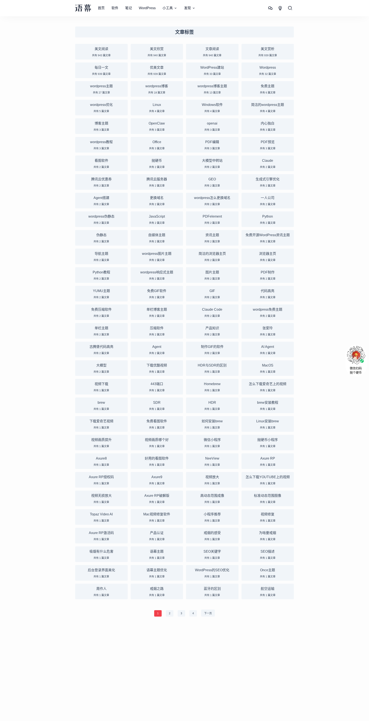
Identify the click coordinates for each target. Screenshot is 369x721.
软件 (114, 8)
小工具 (168, 8)
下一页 (208, 613)
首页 (101, 8)
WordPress (147, 8)
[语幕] (83, 8)
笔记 (128, 8)
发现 (187, 8)
